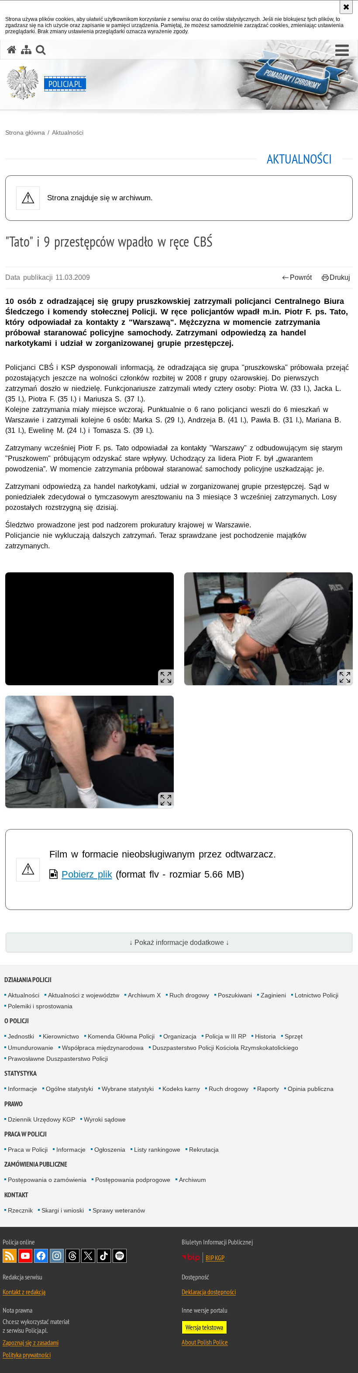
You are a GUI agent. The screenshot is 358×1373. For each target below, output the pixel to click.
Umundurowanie (30, 1047)
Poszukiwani (235, 995)
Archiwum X (144, 995)
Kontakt (16, 1194)
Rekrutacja (204, 1149)
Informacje (22, 1088)
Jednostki (21, 1036)
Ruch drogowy (189, 995)
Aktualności (67, 132)
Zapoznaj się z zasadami (31, 1342)
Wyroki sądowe (105, 1119)
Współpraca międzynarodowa (103, 1047)
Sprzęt (294, 1036)
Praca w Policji (25, 1134)
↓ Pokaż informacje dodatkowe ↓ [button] (179, 942)
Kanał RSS (10, 1256)
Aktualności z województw (83, 995)
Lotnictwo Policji (316, 995)
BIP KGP (215, 1257)
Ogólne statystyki (69, 1088)
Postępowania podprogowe (132, 1179)
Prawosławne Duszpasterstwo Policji (58, 1058)
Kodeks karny (181, 1088)
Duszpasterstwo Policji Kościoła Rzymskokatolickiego (225, 1047)
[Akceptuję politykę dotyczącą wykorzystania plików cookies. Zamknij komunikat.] (346, 7)
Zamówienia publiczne (35, 1164)
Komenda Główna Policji (121, 1036)
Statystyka (20, 1073)
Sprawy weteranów (119, 1210)
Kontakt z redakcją (24, 1291)
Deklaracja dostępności (209, 1291)
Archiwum (192, 1179)
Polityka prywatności (27, 1354)
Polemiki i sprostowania (40, 1006)
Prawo (13, 1103)
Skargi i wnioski (62, 1210)
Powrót (301, 277)
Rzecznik (20, 1210)
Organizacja (179, 1036)
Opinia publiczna (311, 1088)
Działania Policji (28, 979)
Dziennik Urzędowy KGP (41, 1119)
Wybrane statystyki (128, 1088)
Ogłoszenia (109, 1149)
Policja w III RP (225, 1036)
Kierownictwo (61, 1036)
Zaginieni (273, 995)
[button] (342, 51)
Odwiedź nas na (25, 1256)
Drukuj (340, 277)
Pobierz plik (87, 874)
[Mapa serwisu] (26, 49)
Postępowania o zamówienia (47, 1179)
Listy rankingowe (157, 1149)
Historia (265, 1036)
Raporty (268, 1088)
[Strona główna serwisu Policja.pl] (12, 49)
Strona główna (25, 132)
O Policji (16, 1020)
